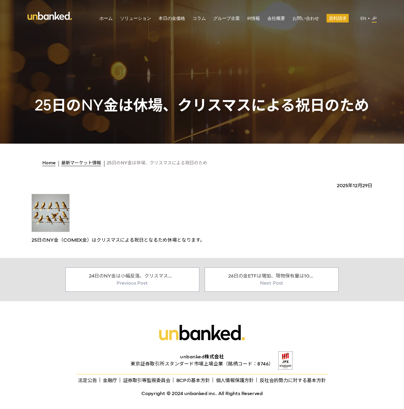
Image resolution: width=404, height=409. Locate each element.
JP (373, 18)
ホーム (106, 18)
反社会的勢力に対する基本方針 (293, 380)
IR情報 (253, 18)
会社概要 (276, 18)
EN (363, 18)
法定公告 (87, 380)
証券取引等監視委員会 (146, 380)
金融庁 (110, 380)
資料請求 (338, 18)
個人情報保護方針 (235, 380)
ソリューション (135, 18)
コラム (199, 18)
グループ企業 (226, 18)
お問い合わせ (306, 18)
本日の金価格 (172, 18)
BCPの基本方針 (193, 380)
